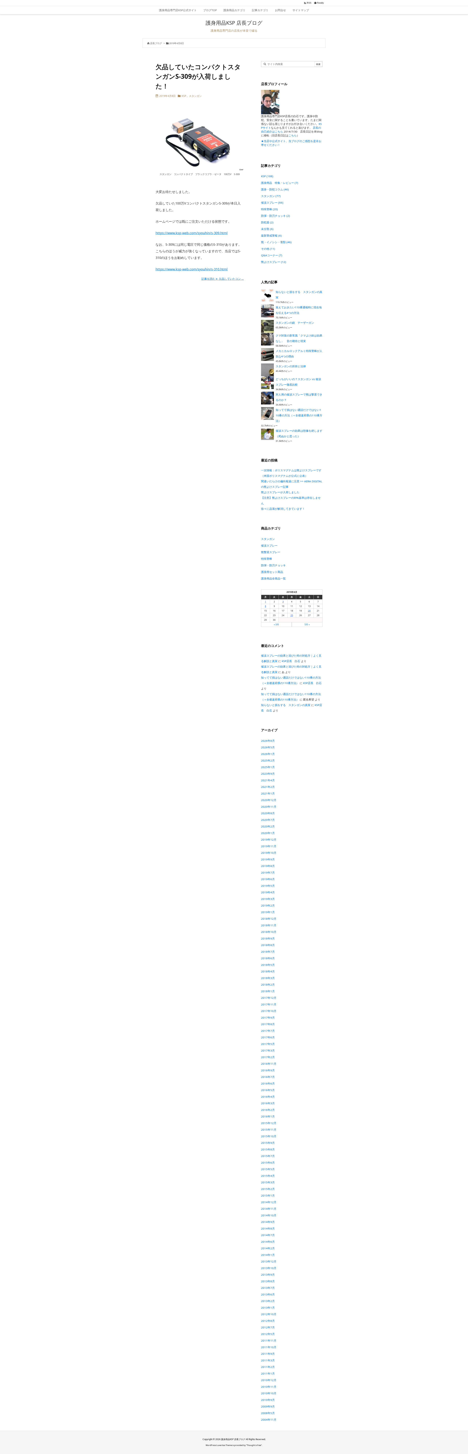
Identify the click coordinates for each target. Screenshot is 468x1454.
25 (291, 615)
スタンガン (195, 96)
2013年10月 (268, 1268)
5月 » (307, 624)
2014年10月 (268, 1215)
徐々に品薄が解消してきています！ (283, 508)
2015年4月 (268, 1176)
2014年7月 (268, 1235)
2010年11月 (268, 1386)
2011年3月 (268, 1360)
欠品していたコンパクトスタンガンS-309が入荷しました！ (198, 76)
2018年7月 (268, 951)
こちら (292, 135)
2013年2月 (268, 1301)
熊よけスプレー (273, 262)
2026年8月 (268, 740)
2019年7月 (268, 872)
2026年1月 (268, 754)
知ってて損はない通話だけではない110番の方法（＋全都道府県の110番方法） (299, 415)
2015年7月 (268, 1156)
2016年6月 (268, 1083)
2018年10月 (268, 932)
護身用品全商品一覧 (273, 578)
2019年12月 (268, 839)
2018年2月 (268, 984)
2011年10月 (268, 1347)
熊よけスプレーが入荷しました (280, 492)
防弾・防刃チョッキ (275, 216)
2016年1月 (268, 1116)
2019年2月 (268, 905)
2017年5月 (268, 1044)
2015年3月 (268, 1182)
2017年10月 (268, 1011)
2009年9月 (268, 1406)
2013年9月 (268, 1274)
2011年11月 (268, 1340)
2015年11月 (268, 1129)
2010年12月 (268, 1380)
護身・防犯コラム (275, 189)
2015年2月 (268, 1189)
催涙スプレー (272, 202)
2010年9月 (268, 1400)
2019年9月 (268, 859)
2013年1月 (268, 1307)
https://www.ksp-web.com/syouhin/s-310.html (192, 269)
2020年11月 (268, 806)
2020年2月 (268, 826)
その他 (268, 248)
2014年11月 (268, 1208)
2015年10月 (268, 1136)
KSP (184, 96)
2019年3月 (268, 899)
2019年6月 (268, 879)
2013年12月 (268, 1261)
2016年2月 (268, 1110)
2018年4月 (268, 971)
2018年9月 (268, 938)
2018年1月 (268, 991)
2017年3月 (268, 1050)
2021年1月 (268, 793)
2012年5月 (268, 1334)
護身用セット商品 (272, 572)
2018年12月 (268, 918)
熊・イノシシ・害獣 (276, 242)
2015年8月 (268, 1149)
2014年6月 (268, 1241)
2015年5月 (268, 1169)
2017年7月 (268, 1031)
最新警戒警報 (271, 235)
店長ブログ (156, 43)
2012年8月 (268, 1321)
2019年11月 (268, 846)
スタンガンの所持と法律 (291, 366)
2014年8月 (268, 1228)
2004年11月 (268, 1419)
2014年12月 (268, 1202)
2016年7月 (268, 1077)
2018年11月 (268, 925)
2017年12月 (268, 998)
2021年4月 (268, 780)
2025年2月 (268, 760)
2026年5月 (268, 747)
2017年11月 (268, 1004)
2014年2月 (268, 1248)
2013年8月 (268, 1281)
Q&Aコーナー (271, 255)
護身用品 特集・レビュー (279, 183)
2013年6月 (268, 1294)
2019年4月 (268, 892)
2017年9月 (268, 1017)
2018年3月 (268, 978)
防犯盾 (267, 222)
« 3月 (276, 624)
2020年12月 (268, 800)
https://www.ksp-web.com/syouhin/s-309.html (192, 233)
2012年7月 (268, 1327)
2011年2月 (268, 1367)
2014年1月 (268, 1255)
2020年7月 (268, 820)
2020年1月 (268, 833)
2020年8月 (268, 813)
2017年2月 (268, 1057)
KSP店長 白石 (291, 661)
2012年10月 (268, 1314)
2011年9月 (268, 1353)
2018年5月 (268, 965)
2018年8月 (268, 945)
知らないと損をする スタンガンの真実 (285, 705)
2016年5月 (268, 1090)
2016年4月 (268, 1096)
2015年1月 (268, 1195)
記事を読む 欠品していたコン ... (222, 279)
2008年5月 (268, 1413)
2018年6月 (268, 958)
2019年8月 (268, 866)
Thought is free (254, 1445)
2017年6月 (268, 1037)
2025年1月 (268, 767)
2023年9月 (268, 773)
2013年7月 (268, 1288)
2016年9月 (268, 1070)
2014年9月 (268, 1222)
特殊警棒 (269, 209)
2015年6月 (268, 1162)
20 (309, 610)
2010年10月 (268, 1393)
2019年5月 (268, 885)
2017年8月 (268, 1024)
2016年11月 (268, 1063)
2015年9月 (268, 1143)
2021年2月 (268, 787)
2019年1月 (268, 912)
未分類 (267, 229)
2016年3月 (268, 1103)
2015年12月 (268, 1123)
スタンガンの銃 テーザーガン (295, 322)
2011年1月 (268, 1373)
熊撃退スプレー (270, 552)
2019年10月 (268, 853)
